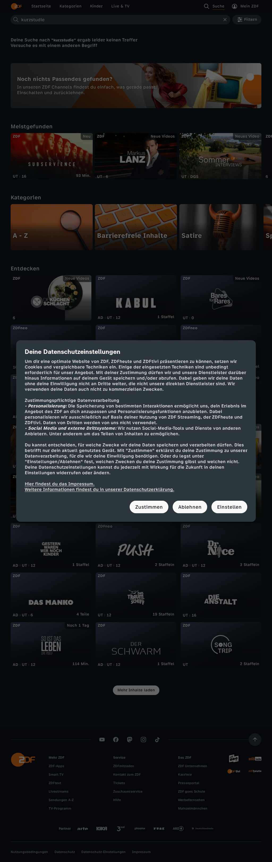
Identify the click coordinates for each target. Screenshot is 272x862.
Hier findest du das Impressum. (60, 483)
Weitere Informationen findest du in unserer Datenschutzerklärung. (99, 489)
